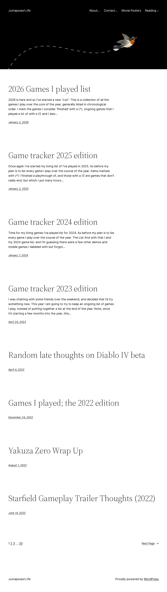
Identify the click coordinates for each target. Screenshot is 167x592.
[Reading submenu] (158, 11)
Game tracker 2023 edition (53, 288)
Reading (150, 10)
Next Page (150, 543)
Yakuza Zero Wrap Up (45, 450)
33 (21, 543)
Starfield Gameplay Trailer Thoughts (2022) (81, 498)
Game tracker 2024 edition (53, 222)
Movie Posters (131, 10)
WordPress (151, 579)
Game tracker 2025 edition (53, 155)
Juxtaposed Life (19, 10)
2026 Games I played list (49, 89)
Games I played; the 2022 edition (63, 403)
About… (94, 10)
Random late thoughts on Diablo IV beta (76, 355)
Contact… (111, 10)
